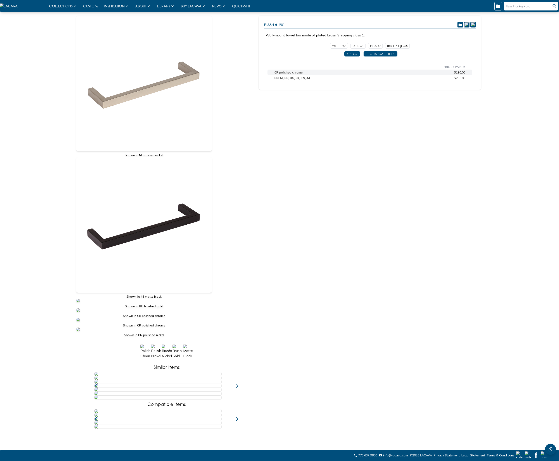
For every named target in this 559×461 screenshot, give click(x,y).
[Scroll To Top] (550, 436)
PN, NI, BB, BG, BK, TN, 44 (292, 78)
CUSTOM (91, 6)
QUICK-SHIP (241, 6)
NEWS (217, 6)
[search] (554, 6)
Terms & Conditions (500, 455)
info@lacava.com (395, 455)
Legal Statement (473, 455)
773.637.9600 (367, 455)
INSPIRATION (114, 6)
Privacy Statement (447, 455)
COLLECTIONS (61, 6)
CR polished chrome (288, 72)
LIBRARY (163, 6)
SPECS (352, 54)
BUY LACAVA (191, 6)
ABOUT (141, 6)
